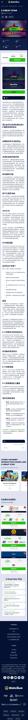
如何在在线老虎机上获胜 (13, 637)
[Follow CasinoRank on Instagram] (8, 677)
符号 (14, 631)
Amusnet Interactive (18, 246)
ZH (13, 681)
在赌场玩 (14, 28)
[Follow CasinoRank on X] (11, 677)
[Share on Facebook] (6, 17)
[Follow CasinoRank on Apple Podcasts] (22, 677)
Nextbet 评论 (14, 571)
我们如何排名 (13, 658)
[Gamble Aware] (12, 704)
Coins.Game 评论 (14, 548)
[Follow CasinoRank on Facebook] (4, 677)
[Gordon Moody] (14, 700)
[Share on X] (2, 17)
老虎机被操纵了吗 (14, 629)
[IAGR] (6, 696)
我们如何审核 (13, 655)
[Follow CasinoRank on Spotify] (19, 677)
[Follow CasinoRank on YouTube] (15, 677)
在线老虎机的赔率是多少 (13, 634)
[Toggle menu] (2, 1)
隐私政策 (13, 652)
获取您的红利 (17, 60)
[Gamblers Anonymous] (11, 696)
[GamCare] (19, 696)
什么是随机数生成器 (13, 639)
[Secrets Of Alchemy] (9, 480)
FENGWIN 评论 (13, 525)
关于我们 (13, 650)
